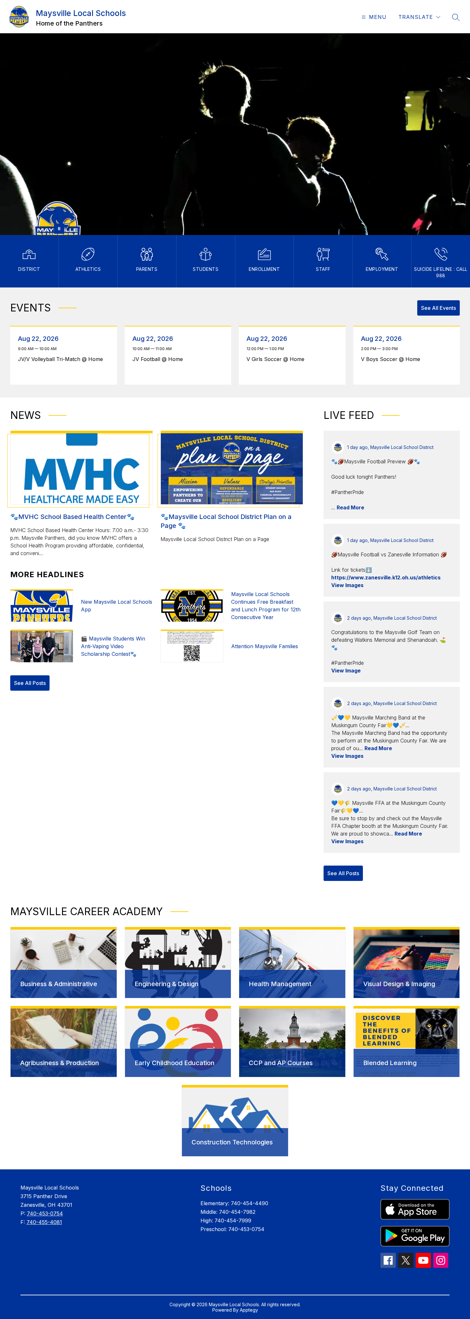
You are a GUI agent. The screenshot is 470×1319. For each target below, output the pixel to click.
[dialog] (63, 962)
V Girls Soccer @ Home (277, 359)
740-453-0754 (45, 1213)
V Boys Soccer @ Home (392, 359)
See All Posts (30, 683)
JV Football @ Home (159, 359)
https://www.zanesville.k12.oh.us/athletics (386, 577)
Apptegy (249, 1310)
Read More (350, 507)
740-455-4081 (44, 1222)
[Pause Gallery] (59, 229)
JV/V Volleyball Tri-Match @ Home (62, 359)
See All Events (438, 308)
